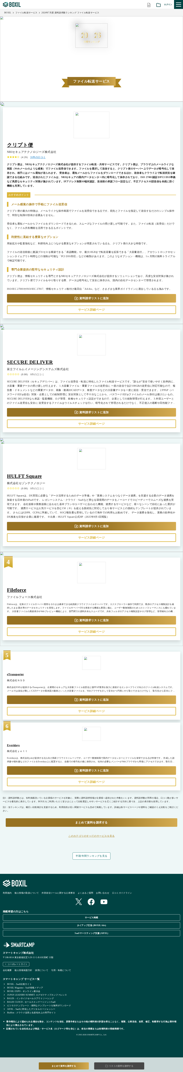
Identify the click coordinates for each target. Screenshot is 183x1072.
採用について (41, 970)
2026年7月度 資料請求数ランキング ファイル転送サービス (70, 12)
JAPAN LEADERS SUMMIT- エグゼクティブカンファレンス (37, 995)
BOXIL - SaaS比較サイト (19, 984)
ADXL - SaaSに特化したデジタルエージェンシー (31, 1009)
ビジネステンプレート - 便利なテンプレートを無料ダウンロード (39, 1005)
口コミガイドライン (122, 893)
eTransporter (15, 674)
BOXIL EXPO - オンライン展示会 (23, 991)
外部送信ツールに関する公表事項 (58, 893)
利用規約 (7, 893)
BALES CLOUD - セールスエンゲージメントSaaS (31, 1002)
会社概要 (7, 970)
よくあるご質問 (85, 893)
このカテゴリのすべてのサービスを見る (91, 836)
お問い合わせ (102, 893)
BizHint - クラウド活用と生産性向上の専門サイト (31, 1012)
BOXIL (7, 12)
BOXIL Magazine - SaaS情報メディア (25, 987)
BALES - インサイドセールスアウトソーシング (30, 998)
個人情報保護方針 (23, 970)
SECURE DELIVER (30, 362)
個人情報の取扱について (26, 893)
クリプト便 (20, 145)
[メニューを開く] (178, 4)
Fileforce (16, 590)
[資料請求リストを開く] (158, 4)
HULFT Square (24, 476)
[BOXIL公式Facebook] (91, 902)
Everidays (13, 745)
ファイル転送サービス (26, 12)
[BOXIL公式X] (78, 902)
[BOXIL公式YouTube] (104, 902)
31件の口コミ (38, 157)
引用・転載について (61, 970)
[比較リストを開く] (148, 4)
